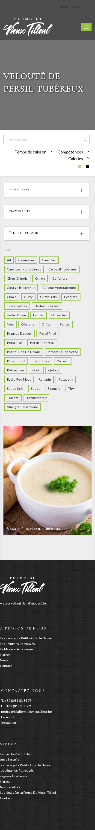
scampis (54, 388)
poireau (62, 361)
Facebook (8, 717)
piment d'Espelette (63, 352)
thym (72, 388)
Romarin (45, 379)
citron (40, 278)
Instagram (8, 722)
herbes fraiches (47, 306)
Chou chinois (17, 278)
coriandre (60, 278)
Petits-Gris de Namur (23, 352)
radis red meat (19, 379)
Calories (75, 158)
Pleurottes (41, 361)
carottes (49, 260)
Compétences (70, 151)
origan (47, 324)
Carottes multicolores (24, 269)
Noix (10, 324)
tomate (13, 398)
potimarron (15, 370)
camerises (26, 260)
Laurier (38, 315)
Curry (28, 297)
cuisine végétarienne (59, 288)
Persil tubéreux (42, 343)
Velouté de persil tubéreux (33, 528)
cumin (12, 297)
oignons (27, 324)
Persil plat (15, 343)
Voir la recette (79, 530)
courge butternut (21, 288)
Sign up (75, 6)
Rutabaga (65, 379)
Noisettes (59, 315)
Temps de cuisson (30, 151)
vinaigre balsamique (22, 407)
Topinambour (36, 398)
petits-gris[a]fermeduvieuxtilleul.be (26, 711)
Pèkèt (36, 370)
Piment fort (16, 361)
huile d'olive (16, 315)
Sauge (35, 388)
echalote (71, 297)
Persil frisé (47, 333)
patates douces (19, 333)
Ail (9, 260)
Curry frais (48, 297)
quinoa (53, 370)
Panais (65, 324)
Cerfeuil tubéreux (62, 269)
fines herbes (17, 306)
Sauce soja (15, 388)
